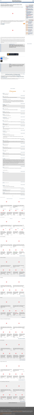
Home (1, 3)
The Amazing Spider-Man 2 (22, 198)
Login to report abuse (23, 95)
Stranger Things (23, 218)
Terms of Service (15, 411)
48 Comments (13, 91)
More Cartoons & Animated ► (21, 338)
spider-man (6, 3)
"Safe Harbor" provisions (17, 74)
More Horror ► (23, 317)
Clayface (18, 228)
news (3, 3)
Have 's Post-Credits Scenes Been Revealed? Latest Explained (29, 15)
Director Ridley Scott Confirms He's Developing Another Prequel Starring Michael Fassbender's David (29, 12)
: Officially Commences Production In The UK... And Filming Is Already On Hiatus (29, 7)
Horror (5, 228)
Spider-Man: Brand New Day (9, 198)
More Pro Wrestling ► (22, 401)
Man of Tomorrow (10, 228)
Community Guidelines (20, 411)
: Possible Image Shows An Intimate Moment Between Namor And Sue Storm (29, 10)
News (24, 23)
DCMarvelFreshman (3, 23)
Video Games (11, 218)
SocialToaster (3, 24)
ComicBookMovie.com (5, 78)
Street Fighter (24, 228)
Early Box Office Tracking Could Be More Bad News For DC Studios (29, 17)
